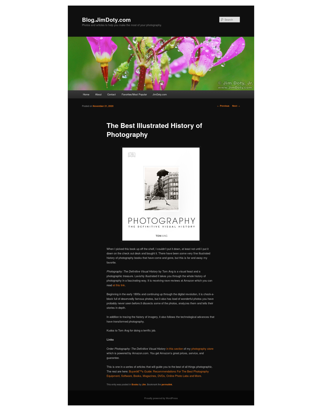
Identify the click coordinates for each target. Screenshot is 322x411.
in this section (174, 348)
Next (236, 105)
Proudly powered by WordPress (161, 398)
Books (135, 384)
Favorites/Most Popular (134, 94)
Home (86, 94)
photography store (202, 348)
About (98, 94)
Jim (144, 384)
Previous (223, 105)
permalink (167, 384)
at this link (119, 285)
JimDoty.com (160, 94)
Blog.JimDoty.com (106, 19)
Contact (111, 94)
